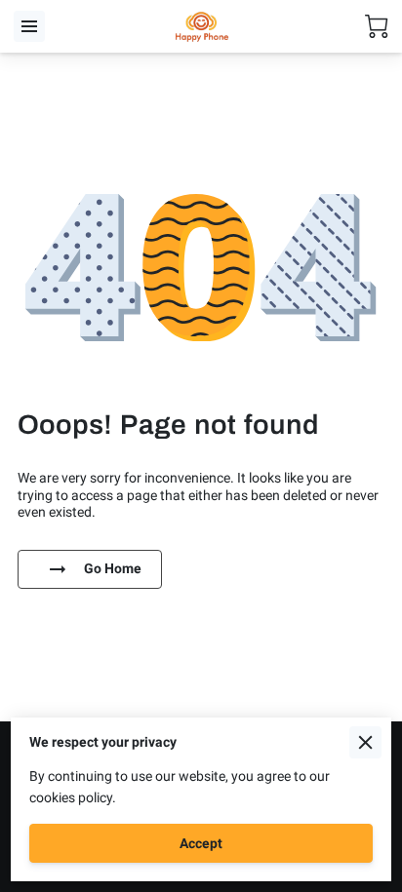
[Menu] (29, 26)
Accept (201, 843)
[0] (376, 26)
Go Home (112, 568)
